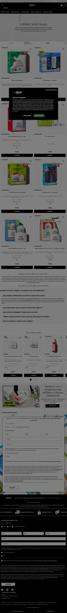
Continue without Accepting (51, 89)
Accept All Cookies (39, 115)
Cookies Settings (27, 115)
